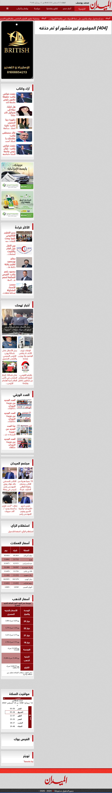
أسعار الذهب (21, 598)
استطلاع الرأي (20, 525)
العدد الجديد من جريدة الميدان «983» (9, 442)
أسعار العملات (20, 542)
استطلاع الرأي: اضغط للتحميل (20, 531)
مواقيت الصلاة (19, 693)
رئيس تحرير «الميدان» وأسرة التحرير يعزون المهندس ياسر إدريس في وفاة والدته (25, 512)
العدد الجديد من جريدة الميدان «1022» (9, 416)
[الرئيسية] (82, 8)
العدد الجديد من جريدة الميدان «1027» (9, 403)
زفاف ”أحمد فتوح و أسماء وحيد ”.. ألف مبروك (9, 508)
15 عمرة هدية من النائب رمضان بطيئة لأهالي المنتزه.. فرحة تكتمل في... (25, 486)
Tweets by (28, 761)
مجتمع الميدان (20, 462)
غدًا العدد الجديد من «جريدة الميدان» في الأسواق (18, 429)
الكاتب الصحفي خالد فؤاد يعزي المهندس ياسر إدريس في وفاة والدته (9, 486)
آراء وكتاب (23, 88)
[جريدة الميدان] (17, 50)
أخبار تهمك (22, 304)
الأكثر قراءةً (22, 226)
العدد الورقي (21, 394)
